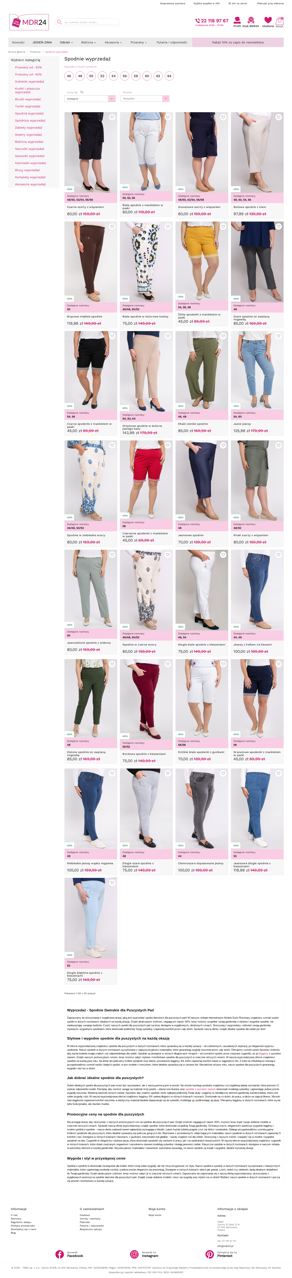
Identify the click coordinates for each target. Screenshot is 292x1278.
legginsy (263, 1053)
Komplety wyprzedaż (30, 177)
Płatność (85, 1222)
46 (69, 76)
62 (158, 76)
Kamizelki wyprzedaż (30, 163)
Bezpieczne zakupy (91, 1229)
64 (169, 76)
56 (125, 76)
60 (147, 76)
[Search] (59, 22)
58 (136, 76)
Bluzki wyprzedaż (28, 99)
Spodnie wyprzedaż (29, 113)
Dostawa (85, 1215)
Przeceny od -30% (28, 67)
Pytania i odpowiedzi (92, 1225)
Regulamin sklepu (21, 1222)
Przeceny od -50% (28, 74)
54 (114, 76)
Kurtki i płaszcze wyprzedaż (27, 90)
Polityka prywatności (23, 1225)
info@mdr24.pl (225, 1246)
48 (80, 76)
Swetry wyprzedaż (28, 134)
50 (91, 76)
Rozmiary (16, 1218)
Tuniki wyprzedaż (28, 106)
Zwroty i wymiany (90, 1218)
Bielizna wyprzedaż (29, 141)
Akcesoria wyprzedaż (30, 184)
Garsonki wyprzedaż (30, 156)
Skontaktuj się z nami (23, 1229)
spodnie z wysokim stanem (201, 1089)
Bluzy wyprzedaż (27, 170)
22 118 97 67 (214, 20)
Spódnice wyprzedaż (30, 120)
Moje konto (155, 1215)
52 (102, 76)
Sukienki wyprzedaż (29, 81)
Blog (13, 1232)
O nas (14, 1215)
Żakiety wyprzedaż (28, 127)
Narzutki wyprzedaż (29, 149)
